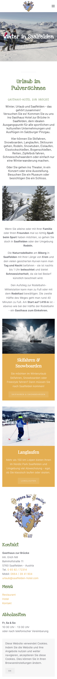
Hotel (5, 598)
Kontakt (7, 603)
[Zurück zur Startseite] (28, 6)
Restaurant (9, 594)
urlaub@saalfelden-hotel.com (20, 578)
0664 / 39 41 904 (21, 573)
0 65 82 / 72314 (17, 569)
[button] (53, 6)
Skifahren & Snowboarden (28, 394)
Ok (10, 671)
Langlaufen (28, 481)
